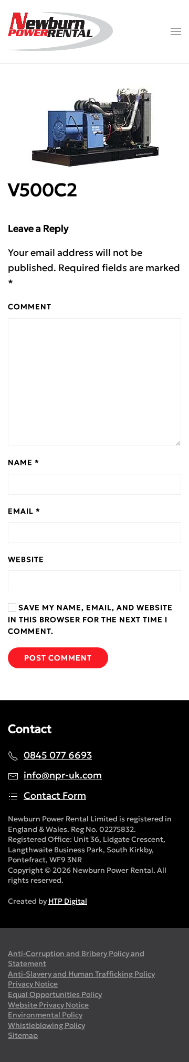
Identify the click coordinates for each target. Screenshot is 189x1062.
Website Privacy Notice (48, 1005)
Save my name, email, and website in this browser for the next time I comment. (90, 619)
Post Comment (58, 658)
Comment (29, 306)
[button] (176, 31)
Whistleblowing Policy (46, 1025)
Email (24, 511)
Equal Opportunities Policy (55, 994)
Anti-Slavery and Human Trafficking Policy (81, 974)
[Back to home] (60, 31)
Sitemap (23, 1035)
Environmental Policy (45, 1015)
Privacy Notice (33, 984)
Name (23, 462)
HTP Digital (67, 901)
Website (26, 559)
